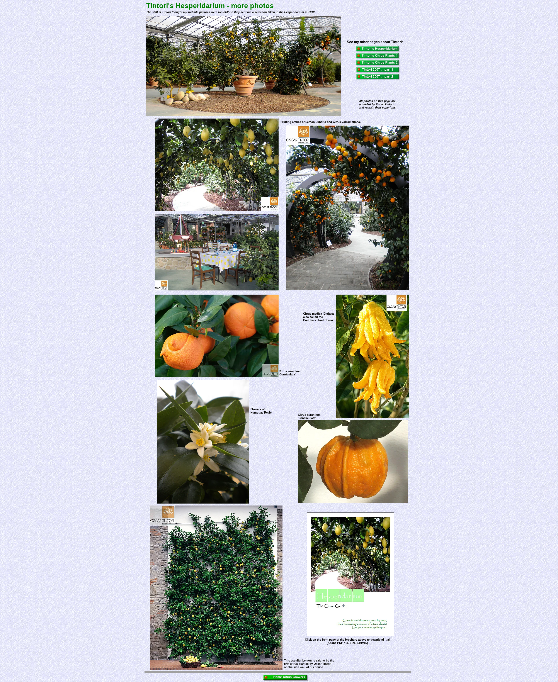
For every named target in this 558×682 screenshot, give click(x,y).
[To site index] (285, 680)
